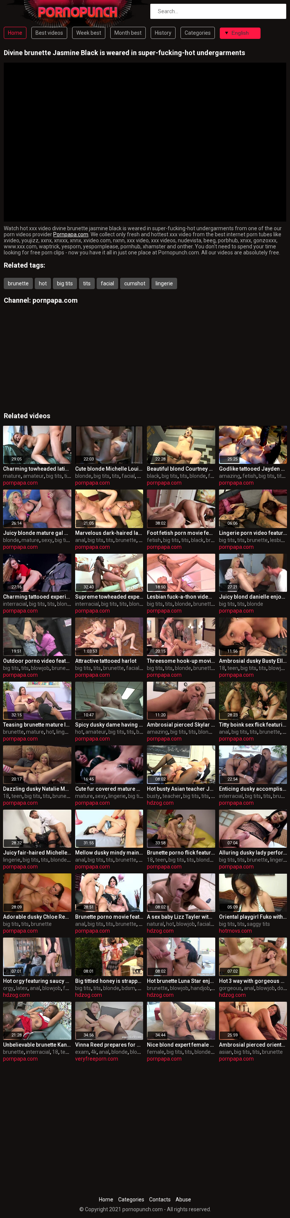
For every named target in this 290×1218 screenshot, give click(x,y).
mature (12, 476)
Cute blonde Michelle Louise (109, 469)
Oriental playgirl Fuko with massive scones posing (253, 917)
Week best (88, 33)
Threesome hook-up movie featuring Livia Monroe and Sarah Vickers (181, 661)
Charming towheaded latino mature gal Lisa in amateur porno (37, 469)
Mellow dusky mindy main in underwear (109, 853)
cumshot (134, 283)
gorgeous (230, 988)
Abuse (183, 1199)
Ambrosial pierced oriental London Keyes (253, 1045)
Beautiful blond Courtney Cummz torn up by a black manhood (181, 469)
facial (107, 283)
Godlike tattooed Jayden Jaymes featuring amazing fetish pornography (253, 469)
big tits (65, 283)
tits (87, 283)
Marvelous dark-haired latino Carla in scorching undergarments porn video (109, 533)
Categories (198, 33)
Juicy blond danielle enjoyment (253, 597)
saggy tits (258, 924)
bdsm (128, 988)
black (153, 476)
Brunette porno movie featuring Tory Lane (109, 917)
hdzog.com (160, 803)
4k (94, 1052)
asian (225, 1052)
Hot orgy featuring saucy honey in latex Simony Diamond (37, 981)
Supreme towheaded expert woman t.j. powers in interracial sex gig (109, 597)
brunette (18, 283)
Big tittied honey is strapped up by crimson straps (109, 981)
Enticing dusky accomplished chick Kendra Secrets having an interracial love (253, 789)
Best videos (49, 33)
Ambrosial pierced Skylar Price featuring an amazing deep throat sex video (181, 725)
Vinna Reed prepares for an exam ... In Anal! (109, 1045)
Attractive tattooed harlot (105, 661)
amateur (33, 476)
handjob (200, 988)
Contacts (160, 1199)
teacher (171, 796)
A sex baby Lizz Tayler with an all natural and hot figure (181, 917)
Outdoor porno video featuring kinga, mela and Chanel (37, 661)
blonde (83, 476)
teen (232, 668)
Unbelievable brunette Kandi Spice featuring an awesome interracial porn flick (37, 1045)
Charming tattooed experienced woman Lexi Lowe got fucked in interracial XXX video (37, 597)
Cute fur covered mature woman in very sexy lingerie (109, 789)
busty (153, 796)
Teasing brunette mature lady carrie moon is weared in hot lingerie (37, 725)
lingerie (164, 283)
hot (43, 283)
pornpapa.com (55, 300)
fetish (249, 476)
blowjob (40, 668)
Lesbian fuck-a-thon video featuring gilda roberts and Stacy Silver (181, 597)
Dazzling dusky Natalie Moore (37, 789)
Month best (128, 33)
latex (22, 988)
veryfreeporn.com (96, 1059)
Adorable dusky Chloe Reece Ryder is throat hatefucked (37, 917)
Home (15, 33)
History (163, 33)
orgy (8, 988)
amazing (229, 476)
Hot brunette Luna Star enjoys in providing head (181, 981)
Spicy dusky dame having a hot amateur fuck (109, 725)
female (155, 1052)
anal (80, 540)
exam (82, 1052)
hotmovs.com (235, 931)
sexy (47, 540)
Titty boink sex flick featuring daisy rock (253, 725)
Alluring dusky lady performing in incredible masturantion (253, 853)
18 (222, 668)
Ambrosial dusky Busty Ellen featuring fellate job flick (253, 661)
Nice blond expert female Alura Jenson (181, 1045)
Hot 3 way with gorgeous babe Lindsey (253, 981)
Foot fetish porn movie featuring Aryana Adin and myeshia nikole (181, 533)
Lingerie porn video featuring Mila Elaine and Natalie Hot (253, 533)
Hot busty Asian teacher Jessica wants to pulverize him (181, 789)
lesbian (278, 540)
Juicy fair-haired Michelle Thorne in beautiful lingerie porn (37, 853)
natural (155, 924)
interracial (15, 604)
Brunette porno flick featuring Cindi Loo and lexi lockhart (181, 853)
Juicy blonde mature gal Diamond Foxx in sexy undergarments (37, 533)
